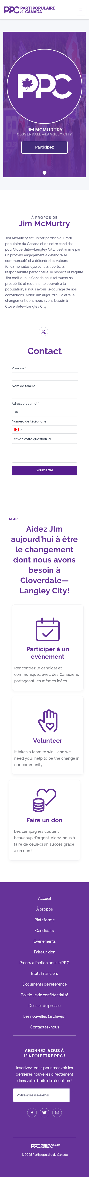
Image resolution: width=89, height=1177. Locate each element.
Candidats (44, 930)
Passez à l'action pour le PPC (44, 962)
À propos (44, 908)
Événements (44, 941)
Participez (44, 147)
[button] (81, 10)
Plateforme (45, 919)
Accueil (44, 898)
